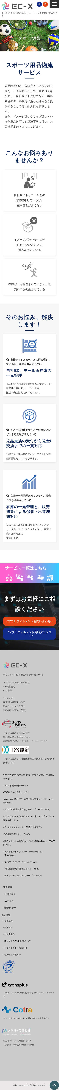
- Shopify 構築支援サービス (15, 785)
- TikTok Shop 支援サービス (16, 792)
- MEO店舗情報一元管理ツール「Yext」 (21, 869)
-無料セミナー (9, 907)
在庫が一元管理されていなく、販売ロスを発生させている (29, 277)
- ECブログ (8, 901)
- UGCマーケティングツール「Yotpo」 (21, 862)
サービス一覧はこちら (26, 568)
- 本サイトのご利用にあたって (17, 941)
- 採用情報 (8, 927)
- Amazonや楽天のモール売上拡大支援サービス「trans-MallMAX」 (28, 801)
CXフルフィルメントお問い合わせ (29, 621)
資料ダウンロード (39, 4)
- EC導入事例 (9, 894)
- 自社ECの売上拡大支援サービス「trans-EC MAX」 (27, 809)
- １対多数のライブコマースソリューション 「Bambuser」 (23, 853)
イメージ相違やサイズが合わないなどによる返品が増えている (29, 235)
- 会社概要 (8, 921)
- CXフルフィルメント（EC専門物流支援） (23, 827)
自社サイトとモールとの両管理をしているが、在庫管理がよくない (29, 190)
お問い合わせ (45, 4)
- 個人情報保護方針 (12, 954)
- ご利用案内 (9, 934)
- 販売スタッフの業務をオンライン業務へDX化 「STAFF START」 (29, 843)
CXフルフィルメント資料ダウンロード (29, 634)
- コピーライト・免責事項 (15, 948)
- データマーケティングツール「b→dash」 (23, 875)
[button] (54, 4)
